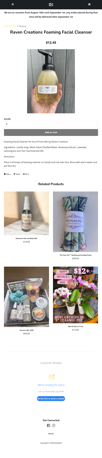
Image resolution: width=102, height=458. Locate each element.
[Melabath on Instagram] (53, 425)
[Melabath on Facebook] (48, 425)
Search (51, 434)
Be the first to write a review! (51, 398)
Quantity (7, 119)
